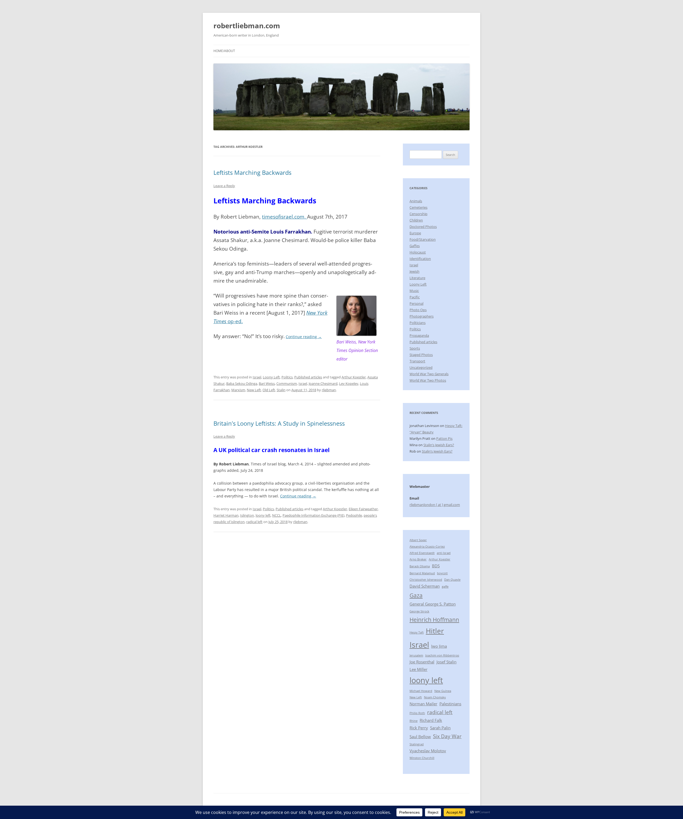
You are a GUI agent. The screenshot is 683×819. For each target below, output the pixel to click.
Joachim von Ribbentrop (442, 655)
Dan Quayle (452, 579)
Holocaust (418, 252)
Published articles (308, 377)
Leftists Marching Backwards (252, 172)
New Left (254, 389)
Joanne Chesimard (323, 383)
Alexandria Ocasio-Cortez (427, 546)
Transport (417, 361)
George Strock (419, 611)
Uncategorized (421, 367)
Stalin (281, 389)
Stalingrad (417, 744)
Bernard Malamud (422, 573)
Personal (416, 303)
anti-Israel (444, 553)
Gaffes (415, 245)
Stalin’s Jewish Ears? (438, 444)
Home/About (224, 51)
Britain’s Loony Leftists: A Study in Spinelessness (279, 423)
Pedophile (354, 515)
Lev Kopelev (348, 383)
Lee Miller (418, 669)
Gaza (416, 595)
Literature (417, 277)
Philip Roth (417, 713)
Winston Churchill (422, 758)
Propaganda (419, 335)
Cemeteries (418, 207)
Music (414, 290)
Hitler (435, 631)
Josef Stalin (446, 661)
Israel (257, 377)
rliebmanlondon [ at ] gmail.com (435, 504)
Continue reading (304, 336)
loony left (263, 515)
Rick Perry (419, 727)
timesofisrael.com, (284, 216)
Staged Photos (421, 354)
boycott (442, 573)
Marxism (238, 389)
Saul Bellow (420, 736)
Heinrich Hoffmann (434, 619)
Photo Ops (418, 309)
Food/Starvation (423, 239)
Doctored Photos (423, 226)
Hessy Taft (417, 632)
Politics (287, 377)
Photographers (422, 316)
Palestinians (450, 703)
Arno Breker (418, 559)
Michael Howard (421, 691)
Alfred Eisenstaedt (422, 553)
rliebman (329, 389)
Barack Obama (420, 566)
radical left (254, 521)
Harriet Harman (226, 515)
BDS (436, 565)
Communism (286, 383)
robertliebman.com (246, 25)
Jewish (414, 271)
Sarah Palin (440, 727)
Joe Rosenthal (422, 661)
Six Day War (447, 736)
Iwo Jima (439, 646)
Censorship (418, 213)
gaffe (445, 586)
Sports (415, 348)
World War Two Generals (429, 373)
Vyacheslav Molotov (428, 750)
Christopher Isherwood (426, 579)
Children (416, 220)
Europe (415, 233)
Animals (416, 201)
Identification (420, 258)
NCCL (276, 515)
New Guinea (442, 691)
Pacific (415, 297)
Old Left (269, 389)
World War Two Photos (428, 380)
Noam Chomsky (435, 697)
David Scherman (425, 586)
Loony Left (271, 377)
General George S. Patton (433, 604)
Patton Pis (444, 438)
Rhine (414, 721)
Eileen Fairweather (363, 509)
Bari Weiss (267, 383)
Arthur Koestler (354, 377)
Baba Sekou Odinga (241, 383)
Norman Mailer (423, 703)
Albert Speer (418, 540)
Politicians (418, 322)
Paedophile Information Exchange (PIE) (313, 515)
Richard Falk (431, 720)
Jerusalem (416, 655)
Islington (247, 515)
